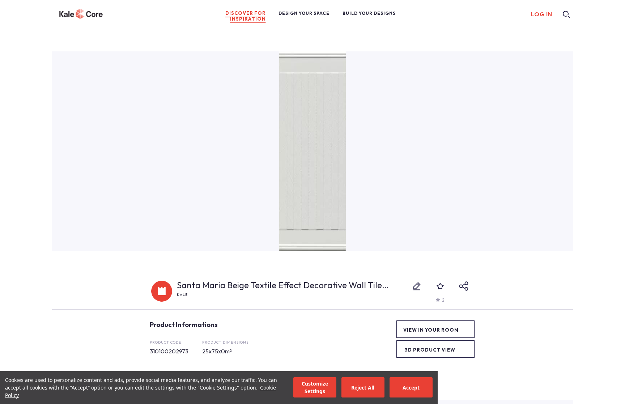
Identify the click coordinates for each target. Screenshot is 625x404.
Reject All (362, 387)
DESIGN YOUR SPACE (304, 13)
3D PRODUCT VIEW (430, 350)
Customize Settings (315, 387)
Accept (411, 387)
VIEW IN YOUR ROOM (431, 330)
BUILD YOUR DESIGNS (369, 13)
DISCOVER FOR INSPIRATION (245, 16)
